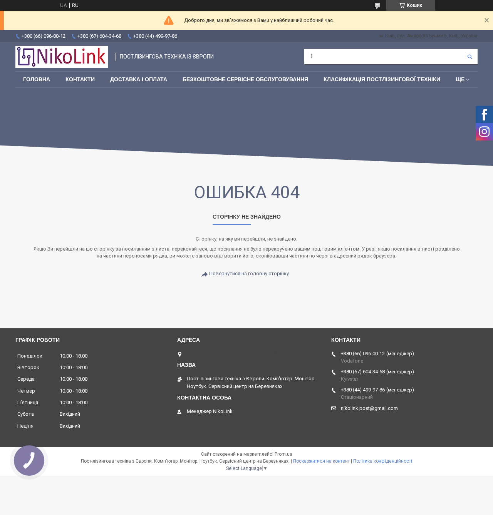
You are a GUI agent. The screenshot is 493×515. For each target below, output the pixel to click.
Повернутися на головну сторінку (249, 273)
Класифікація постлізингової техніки (382, 79)
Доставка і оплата (138, 79)
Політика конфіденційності (382, 461)
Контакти (80, 79)
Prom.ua (283, 454)
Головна (36, 79)
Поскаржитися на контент (321, 461)
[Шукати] (470, 56)
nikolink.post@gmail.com (369, 408)
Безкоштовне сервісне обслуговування (245, 79)
